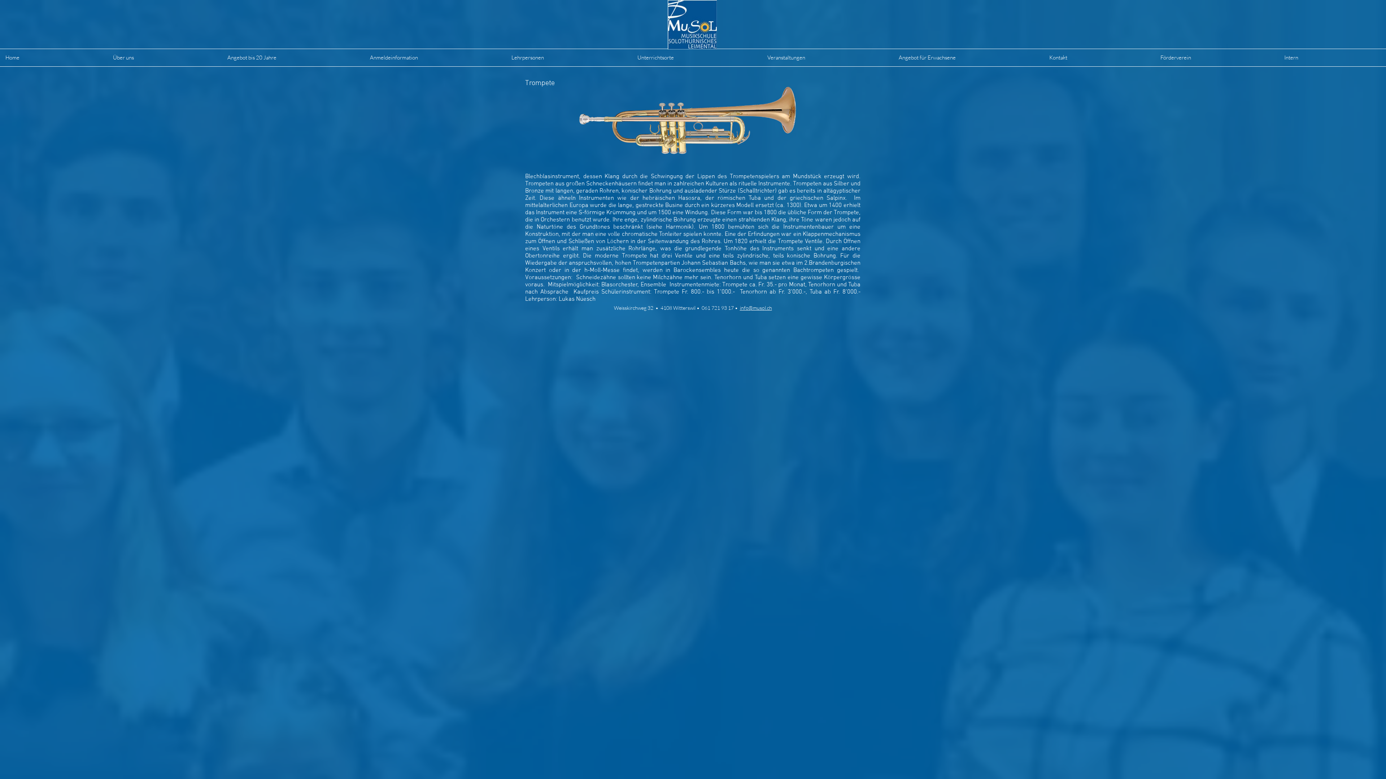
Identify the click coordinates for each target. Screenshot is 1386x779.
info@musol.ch (756, 308)
